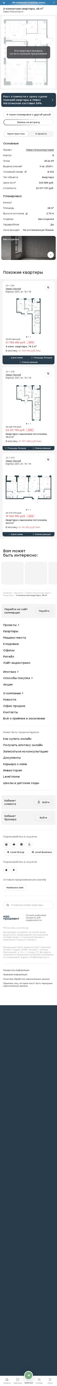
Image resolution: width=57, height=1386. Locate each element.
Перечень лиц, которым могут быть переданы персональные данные (28, 984)
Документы (12, 758)
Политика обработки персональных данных (26, 979)
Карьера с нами (15, 764)
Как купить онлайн (17, 739)
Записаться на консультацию (25, 751)
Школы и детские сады (21, 783)
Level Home (11, 776)
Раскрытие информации (16, 970)
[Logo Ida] (11, 917)
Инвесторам (12, 770)
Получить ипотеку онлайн (23, 745)
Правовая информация (15, 974)
